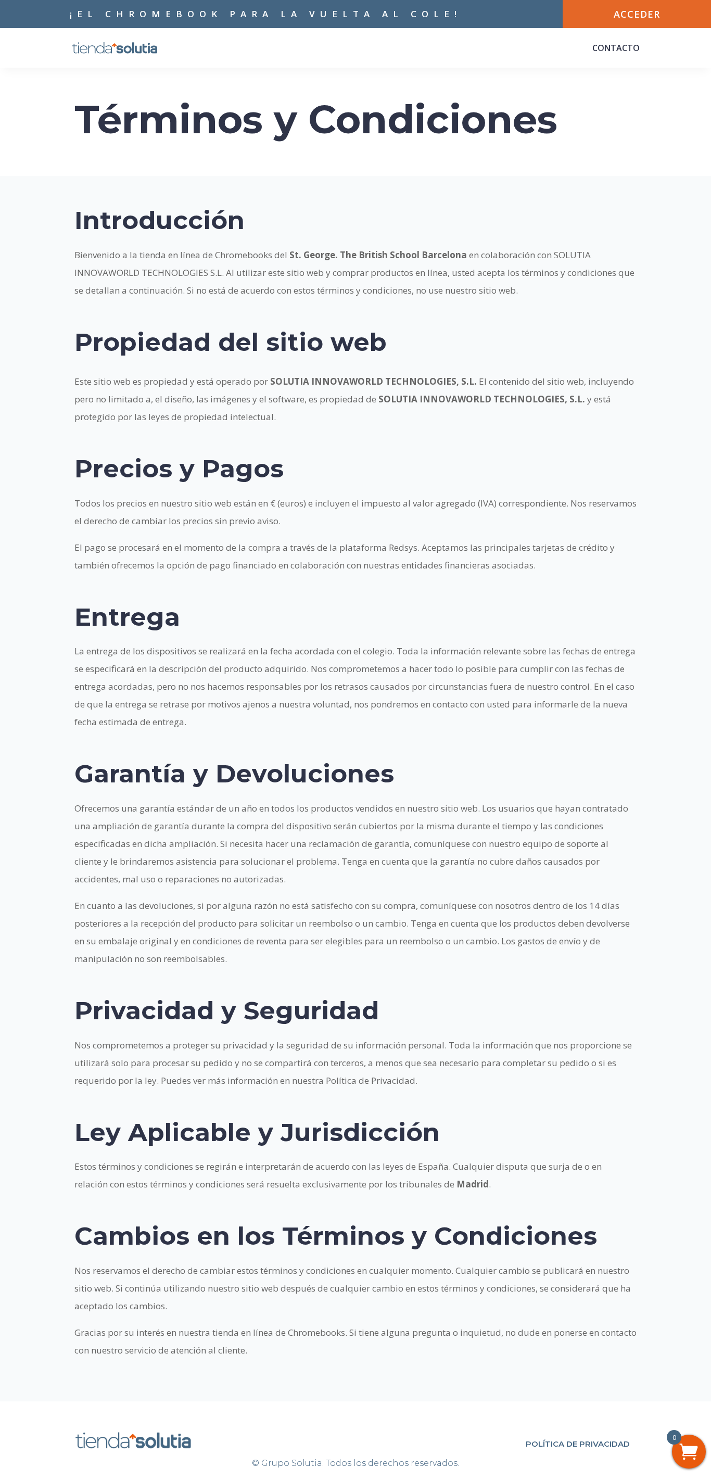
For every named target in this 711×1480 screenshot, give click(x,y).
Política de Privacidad (578, 1444)
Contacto (616, 48)
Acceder (637, 14)
